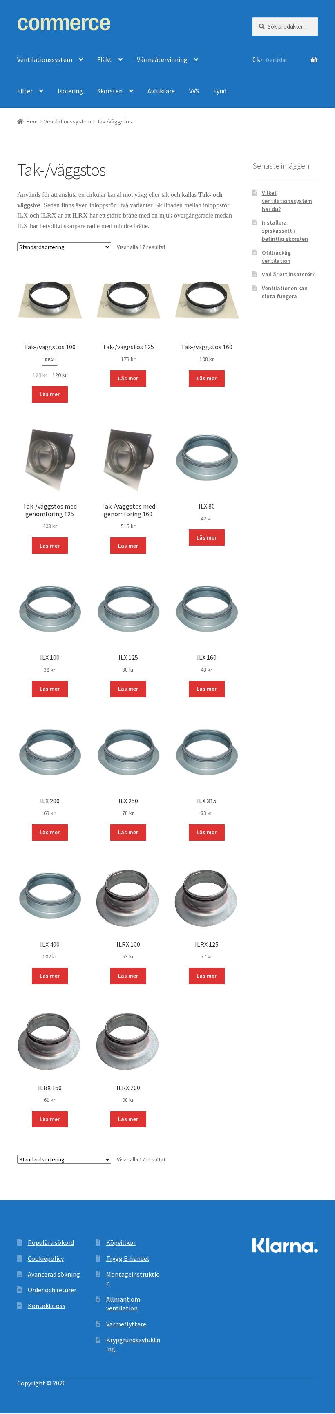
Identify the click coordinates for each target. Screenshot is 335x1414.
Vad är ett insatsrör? (288, 274)
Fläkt (104, 59)
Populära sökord (51, 1242)
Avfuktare (161, 91)
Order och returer (52, 1290)
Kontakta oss (46, 1306)
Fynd (219, 91)
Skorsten (110, 91)
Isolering (70, 91)
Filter (25, 91)
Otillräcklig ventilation (276, 256)
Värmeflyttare (126, 1324)
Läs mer (50, 394)
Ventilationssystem (44, 59)
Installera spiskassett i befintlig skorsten (285, 230)
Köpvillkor (121, 1242)
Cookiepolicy (46, 1258)
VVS (194, 91)
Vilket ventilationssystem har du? (287, 201)
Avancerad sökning (54, 1274)
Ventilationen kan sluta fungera (285, 292)
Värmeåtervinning (162, 59)
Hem (32, 121)
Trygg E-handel (127, 1258)
